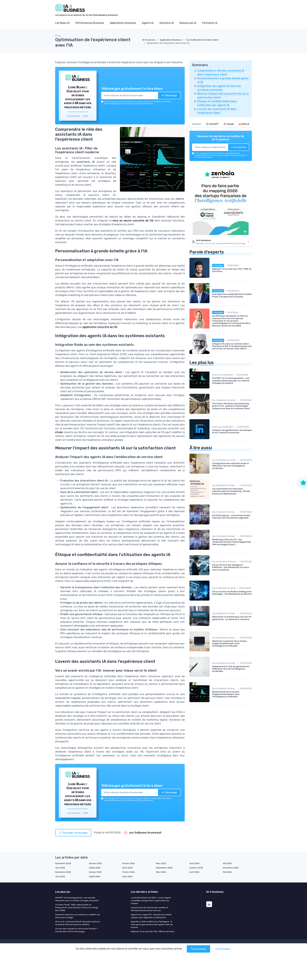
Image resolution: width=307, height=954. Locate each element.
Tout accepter (198, 948)
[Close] (211, 453)
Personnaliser (223, 948)
